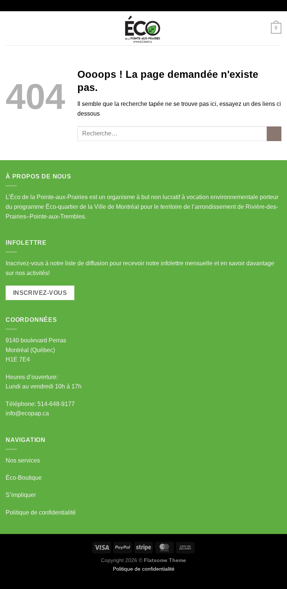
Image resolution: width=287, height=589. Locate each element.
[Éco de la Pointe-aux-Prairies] (143, 28)
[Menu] (10, 28)
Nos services (23, 460)
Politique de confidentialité (41, 512)
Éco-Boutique (24, 477)
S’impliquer (21, 495)
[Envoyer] (274, 133)
